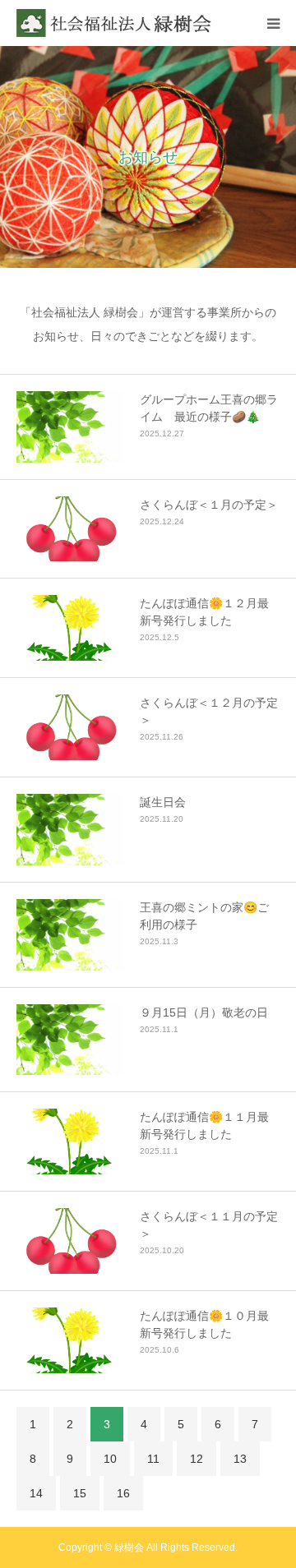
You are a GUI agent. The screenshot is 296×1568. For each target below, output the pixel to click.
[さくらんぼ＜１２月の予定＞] (69, 727)
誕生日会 (163, 802)
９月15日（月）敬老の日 (204, 1012)
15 (79, 1493)
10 (110, 1458)
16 (123, 1493)
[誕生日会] (69, 829)
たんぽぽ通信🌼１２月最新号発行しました (204, 612)
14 (36, 1493)
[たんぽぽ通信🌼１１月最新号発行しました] (69, 1141)
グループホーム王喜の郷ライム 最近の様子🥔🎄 (209, 408)
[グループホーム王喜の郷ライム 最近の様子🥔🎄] (69, 427)
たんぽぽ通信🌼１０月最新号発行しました (204, 1324)
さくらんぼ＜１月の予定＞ (209, 504)
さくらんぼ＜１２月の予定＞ (209, 711)
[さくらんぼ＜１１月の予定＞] (69, 1241)
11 (153, 1458)
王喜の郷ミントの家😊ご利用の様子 (204, 916)
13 (240, 1458)
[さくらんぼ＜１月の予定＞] (69, 529)
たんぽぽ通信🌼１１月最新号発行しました (204, 1125)
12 (196, 1458)
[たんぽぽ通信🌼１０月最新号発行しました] (69, 1340)
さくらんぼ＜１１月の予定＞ (209, 1225)
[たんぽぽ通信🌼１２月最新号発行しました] (69, 628)
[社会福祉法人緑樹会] (115, 23)
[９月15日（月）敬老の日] (69, 1040)
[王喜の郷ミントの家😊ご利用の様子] (69, 935)
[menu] (273, 23)
